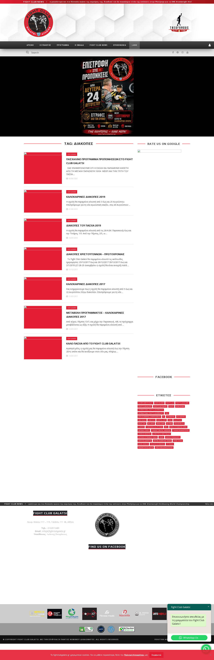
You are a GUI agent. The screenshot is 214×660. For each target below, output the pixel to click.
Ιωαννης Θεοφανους (173, 437)
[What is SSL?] (86, 629)
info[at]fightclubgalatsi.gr (54, 531)
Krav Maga (142, 420)
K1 (163, 417)
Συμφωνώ (156, 655)
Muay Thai (142, 423)
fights (171, 406)
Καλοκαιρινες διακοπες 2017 (85, 284)
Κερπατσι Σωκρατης (144, 441)
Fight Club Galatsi (144, 406)
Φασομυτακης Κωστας (145, 447)
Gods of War (180, 406)
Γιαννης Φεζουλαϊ (144, 434)
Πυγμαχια (170, 444)
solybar (169, 423)
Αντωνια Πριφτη (143, 430)
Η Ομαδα (79, 45)
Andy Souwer (159, 403)
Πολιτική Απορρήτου (134, 655)
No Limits (151, 423)
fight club (170, 403)
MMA (170, 420)
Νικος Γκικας (177, 441)
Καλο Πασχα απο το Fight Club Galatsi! (93, 343)
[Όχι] (210, 654)
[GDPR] (101, 629)
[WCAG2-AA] (126, 629)
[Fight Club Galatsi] (107, 524)
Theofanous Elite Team (154, 427)
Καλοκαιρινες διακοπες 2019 (85, 196)
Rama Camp (160, 423)
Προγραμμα (63, 45)
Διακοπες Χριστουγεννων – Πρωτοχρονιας (95, 254)
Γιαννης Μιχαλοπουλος (181, 430)
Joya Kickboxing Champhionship (149, 417)
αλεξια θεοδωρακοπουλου (164, 447)
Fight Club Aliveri (182, 403)
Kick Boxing (181, 417)
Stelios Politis (179, 423)
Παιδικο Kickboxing (157, 444)
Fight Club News (98, 45)
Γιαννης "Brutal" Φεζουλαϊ (161, 430)
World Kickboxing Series (178, 427)
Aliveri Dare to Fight (145, 403)
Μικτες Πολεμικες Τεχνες (162, 441)
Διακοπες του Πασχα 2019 (83, 225)
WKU (166, 427)
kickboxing (171, 417)
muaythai (177, 420)
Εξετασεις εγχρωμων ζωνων (147, 437)
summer (141, 427)
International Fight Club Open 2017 (150, 413)
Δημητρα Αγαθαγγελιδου (161, 434)
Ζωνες (161, 437)
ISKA (167, 413)
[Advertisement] (164, 475)
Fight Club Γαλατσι (160, 406)
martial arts (161, 420)
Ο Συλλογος (45, 45)
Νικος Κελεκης (143, 444)
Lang (134, 45)
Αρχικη (30, 45)
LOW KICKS (151, 420)
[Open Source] (111, 629)
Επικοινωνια (119, 45)
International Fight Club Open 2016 (150, 410)
